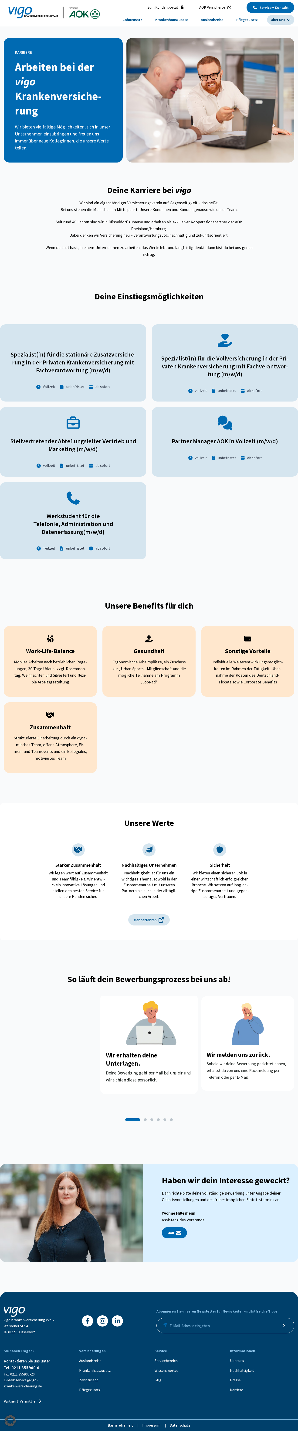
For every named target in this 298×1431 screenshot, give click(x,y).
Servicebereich (166, 1360)
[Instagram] (102, 1321)
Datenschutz (180, 1425)
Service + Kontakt (274, 7)
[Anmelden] (283, 1325)
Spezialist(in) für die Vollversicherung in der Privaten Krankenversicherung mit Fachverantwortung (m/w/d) (225, 366)
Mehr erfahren (145, 920)
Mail (170, 1232)
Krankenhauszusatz (95, 1370)
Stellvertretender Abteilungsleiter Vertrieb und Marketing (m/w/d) (73, 445)
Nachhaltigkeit (242, 1370)
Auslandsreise (90, 1360)
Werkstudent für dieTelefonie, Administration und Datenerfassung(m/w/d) (73, 524)
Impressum (151, 1425)
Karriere (236, 1389)
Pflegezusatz (90, 1389)
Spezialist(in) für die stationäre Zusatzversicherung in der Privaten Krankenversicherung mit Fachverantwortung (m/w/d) (73, 362)
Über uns (237, 1360)
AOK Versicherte (212, 7)
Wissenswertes (166, 1370)
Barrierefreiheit (121, 1425)
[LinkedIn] (117, 1321)
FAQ (158, 1380)
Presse (235, 1380)
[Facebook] (87, 1321)
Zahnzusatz (88, 1380)
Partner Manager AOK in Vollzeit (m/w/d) (225, 441)
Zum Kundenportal (162, 7)
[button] (132, 1119)
